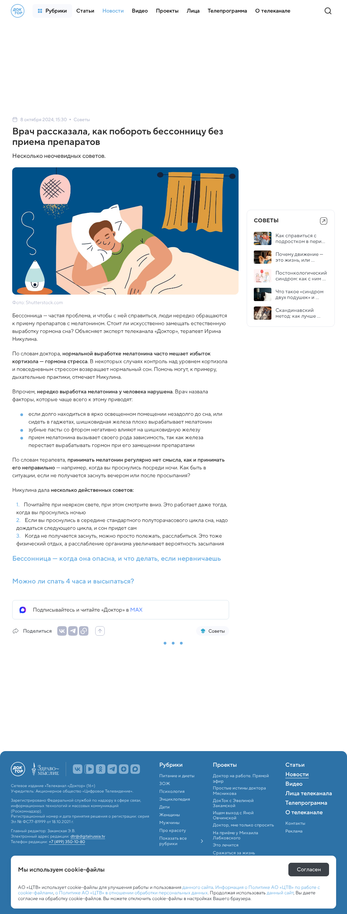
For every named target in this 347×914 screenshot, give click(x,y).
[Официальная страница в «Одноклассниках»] (100, 769)
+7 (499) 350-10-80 (67, 841)
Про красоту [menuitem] (172, 830)
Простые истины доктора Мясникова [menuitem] (239, 790)
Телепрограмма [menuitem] (306, 803)
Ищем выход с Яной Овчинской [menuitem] (233, 815)
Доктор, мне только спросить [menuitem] (243, 825)
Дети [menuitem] (165, 807)
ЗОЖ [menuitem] (164, 783)
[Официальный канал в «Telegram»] (112, 769)
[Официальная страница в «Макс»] (135, 769)
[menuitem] (52, 11)
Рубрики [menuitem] (171, 765)
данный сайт (280, 892)
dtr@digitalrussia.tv (87, 836)
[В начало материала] (100, 631)
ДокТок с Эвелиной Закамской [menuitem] (233, 803)
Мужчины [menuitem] (169, 822)
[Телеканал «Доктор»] (17, 11)
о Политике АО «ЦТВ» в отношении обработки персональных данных (131, 892)
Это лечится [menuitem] (226, 845)
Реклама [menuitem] (294, 831)
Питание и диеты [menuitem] (177, 776)
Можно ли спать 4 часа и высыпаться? (73, 581)
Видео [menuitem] (294, 784)
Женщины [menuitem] (169, 815)
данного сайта (197, 887)
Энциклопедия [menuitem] (174, 799)
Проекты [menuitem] (225, 765)
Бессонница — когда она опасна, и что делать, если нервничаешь (116, 558)
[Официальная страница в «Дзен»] (123, 769)
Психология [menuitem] (172, 791)
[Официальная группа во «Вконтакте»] (77, 769)
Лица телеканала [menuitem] (308, 793)
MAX (136, 610)
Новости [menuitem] (297, 774)
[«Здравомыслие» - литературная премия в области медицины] (45, 769)
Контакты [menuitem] (295, 823)
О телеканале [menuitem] (304, 812)
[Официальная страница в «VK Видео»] (89, 769)
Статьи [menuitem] (295, 765)
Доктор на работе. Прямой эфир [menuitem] (241, 778)
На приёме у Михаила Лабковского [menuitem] (235, 835)
